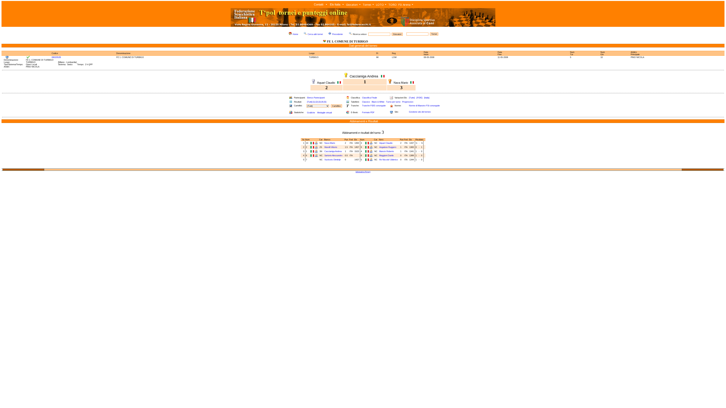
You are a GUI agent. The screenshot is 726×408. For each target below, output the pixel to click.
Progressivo (407, 102)
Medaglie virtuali (324, 112)
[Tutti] (309, 102)
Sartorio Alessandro (333, 155)
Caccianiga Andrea (333, 151)
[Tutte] (412, 98)
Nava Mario (330, 143)
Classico (366, 102)
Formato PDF (368, 112)
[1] (314, 102)
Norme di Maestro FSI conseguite (424, 105)
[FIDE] (419, 98)
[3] (319, 102)
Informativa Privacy (363, 172)
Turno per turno (393, 102)
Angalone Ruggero (388, 147)
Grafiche (311, 112)
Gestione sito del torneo (420, 112)
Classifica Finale (369, 98)
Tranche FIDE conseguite (374, 105)
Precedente (337, 34)
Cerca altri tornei (315, 34)
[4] (322, 102)
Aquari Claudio (386, 143)
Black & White (378, 102)
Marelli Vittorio (331, 147)
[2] (317, 102)
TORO (392, 4)
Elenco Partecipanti (316, 98)
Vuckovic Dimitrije (332, 159)
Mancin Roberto (386, 151)
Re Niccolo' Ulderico (388, 159)
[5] (325, 102)
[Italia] (426, 98)
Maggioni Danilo (386, 155)
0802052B (56, 57)
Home (295, 34)
